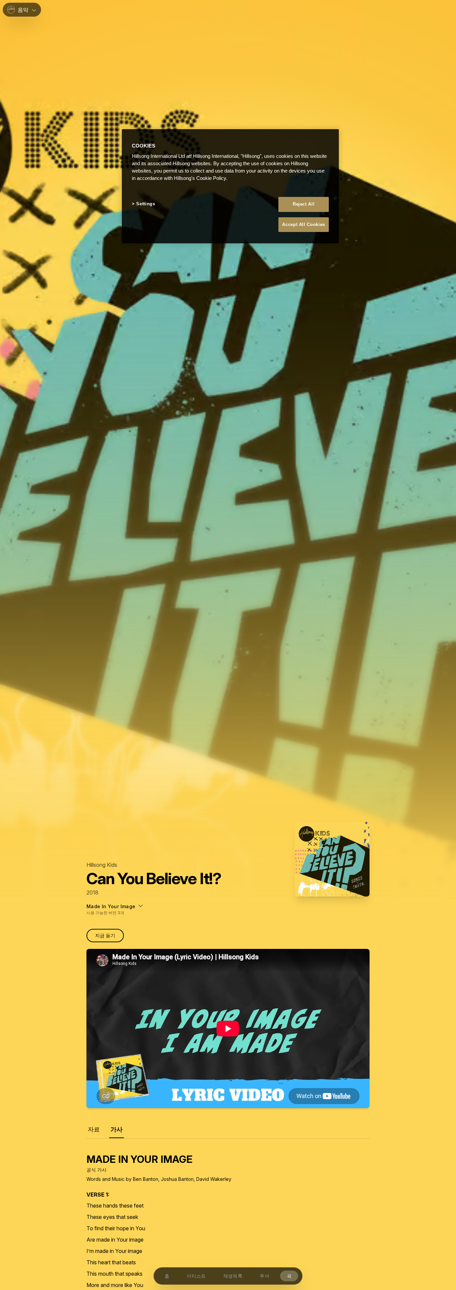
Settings (145, 203)
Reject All (304, 204)
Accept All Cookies (303, 224)
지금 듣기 (105, 935)
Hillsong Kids (101, 864)
